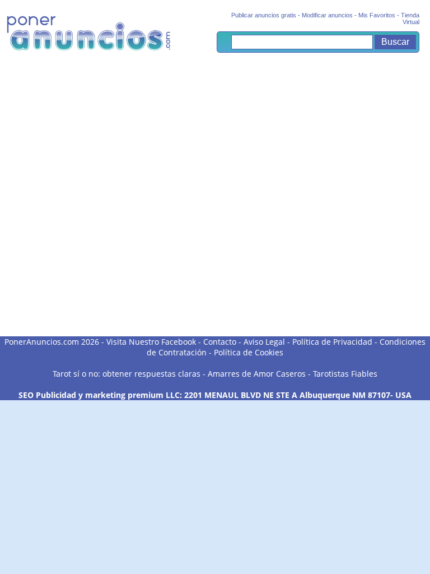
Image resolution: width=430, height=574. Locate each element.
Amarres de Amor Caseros (257, 373)
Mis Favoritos (376, 15)
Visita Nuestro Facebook (151, 341)
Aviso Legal (264, 341)
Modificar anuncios (327, 15)
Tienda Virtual (410, 18)
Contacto (219, 341)
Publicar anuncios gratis (263, 15)
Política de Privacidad (332, 341)
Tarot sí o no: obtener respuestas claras (126, 373)
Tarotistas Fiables (345, 373)
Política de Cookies (248, 352)
